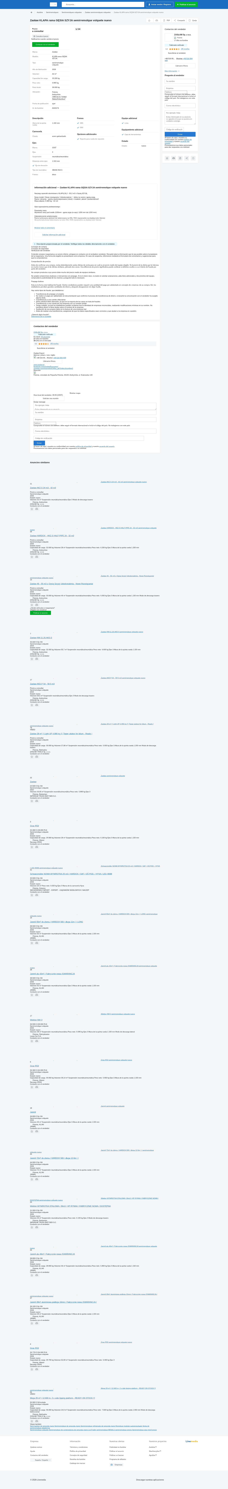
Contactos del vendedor (39, 1455)
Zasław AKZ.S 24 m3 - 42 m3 (43, 488)
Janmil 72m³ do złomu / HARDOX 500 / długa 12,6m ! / (54, 1158)
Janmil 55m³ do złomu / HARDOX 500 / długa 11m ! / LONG (56, 922)
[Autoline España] (38, 4)
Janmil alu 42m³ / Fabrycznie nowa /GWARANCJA (52, 974)
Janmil (33, 1112)
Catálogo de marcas (77, 1463)
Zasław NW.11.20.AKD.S (41, 638)
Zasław (54, 52)
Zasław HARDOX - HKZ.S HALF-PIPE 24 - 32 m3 (52, 536)
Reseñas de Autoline (77, 1459)
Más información (171, 71)
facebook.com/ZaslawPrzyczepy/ (46, 366)
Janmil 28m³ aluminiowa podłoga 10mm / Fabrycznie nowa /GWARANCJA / (63, 1302)
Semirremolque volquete (39, 1430)
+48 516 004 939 (59, 358)
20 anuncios (45, 337)
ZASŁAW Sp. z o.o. (41, 332)
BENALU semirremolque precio (120, 1430)
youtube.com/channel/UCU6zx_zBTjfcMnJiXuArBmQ (53, 368)
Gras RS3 (34, 826)
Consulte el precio (42, 36)
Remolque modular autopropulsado (129, 1426)
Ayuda (32, 1451)
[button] (149, 20)
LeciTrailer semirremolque (98, 1430)
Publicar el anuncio (40, 613)
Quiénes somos (36, 1447)
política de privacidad (83, 446)
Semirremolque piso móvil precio (144, 1430)
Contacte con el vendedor (45, 44)
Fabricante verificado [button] (45, 334)
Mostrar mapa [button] (75, 393)
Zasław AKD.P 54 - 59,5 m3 (42, 684)
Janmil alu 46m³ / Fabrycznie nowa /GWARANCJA (52, 1254)
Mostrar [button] (50, 358)
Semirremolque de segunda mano (68, 1426)
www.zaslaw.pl (39, 365)
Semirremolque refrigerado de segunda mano (98, 1426)
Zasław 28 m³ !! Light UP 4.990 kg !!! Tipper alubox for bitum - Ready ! (61, 734)
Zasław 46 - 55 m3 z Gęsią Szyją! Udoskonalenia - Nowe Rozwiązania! (61, 584)
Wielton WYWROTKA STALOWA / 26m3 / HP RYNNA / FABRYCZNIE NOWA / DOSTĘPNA (70, 1206)
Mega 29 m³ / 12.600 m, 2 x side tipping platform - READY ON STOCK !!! (62, 1398)
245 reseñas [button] (54, 344)
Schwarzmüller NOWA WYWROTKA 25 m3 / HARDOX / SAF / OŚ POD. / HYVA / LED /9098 (71, 874)
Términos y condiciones (79, 1447)
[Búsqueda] (64, 4)
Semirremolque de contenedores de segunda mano (68, 1430)
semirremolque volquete (57, 64)
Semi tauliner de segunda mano (42, 1426)
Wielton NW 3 (36, 1020)
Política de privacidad (78, 1451)
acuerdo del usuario (106, 446)
